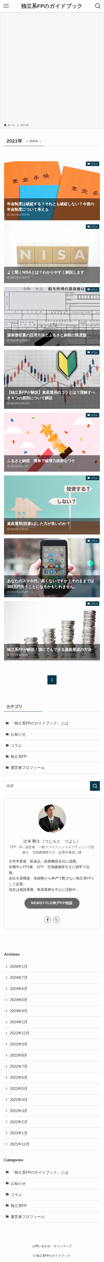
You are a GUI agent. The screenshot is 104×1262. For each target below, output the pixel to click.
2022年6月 (19, 1078)
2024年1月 (19, 1022)
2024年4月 (19, 1011)
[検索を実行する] (95, 786)
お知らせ (18, 734)
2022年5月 (19, 1089)
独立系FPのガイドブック (52, 6)
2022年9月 (19, 1044)
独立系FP (19, 757)
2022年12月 (20, 1033)
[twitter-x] (56, 920)
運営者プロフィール (28, 768)
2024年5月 (19, 1000)
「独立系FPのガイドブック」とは (39, 723)
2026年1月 (19, 966)
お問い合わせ (41, 1246)
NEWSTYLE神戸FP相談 (52, 903)
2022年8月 (19, 1055)
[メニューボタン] (6, 6)
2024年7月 (19, 978)
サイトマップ (63, 1246)
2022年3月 (19, 1111)
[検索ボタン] (98, 6)
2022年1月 (19, 1133)
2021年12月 (20, 1144)
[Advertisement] (52, 69)
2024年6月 (19, 989)
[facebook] (47, 920)
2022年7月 (19, 1066)
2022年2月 (19, 1122)
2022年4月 (19, 1100)
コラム (16, 745)
